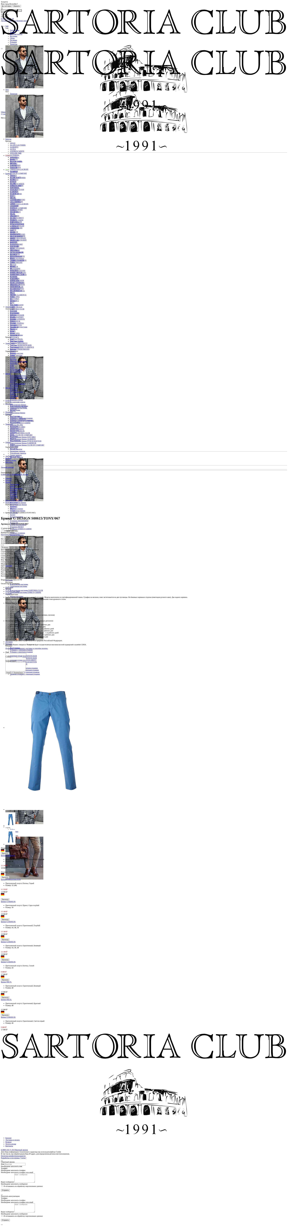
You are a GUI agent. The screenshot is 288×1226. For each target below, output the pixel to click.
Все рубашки (15, 422)
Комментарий (10, 661)
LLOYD (13, 265)
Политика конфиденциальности (13, 1156)
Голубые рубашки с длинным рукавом (24, 672)
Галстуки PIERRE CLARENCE (22, 347)
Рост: (3, 572)
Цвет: (3, 566)
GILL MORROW (16, 236)
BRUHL (13, 198)
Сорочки (13, 432)
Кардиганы (14, 430)
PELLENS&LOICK (17, 291)
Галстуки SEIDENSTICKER (21, 345)
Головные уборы (16, 370)
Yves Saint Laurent (16, 341)
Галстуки (13, 345)
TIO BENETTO (16, 325)
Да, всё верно (6, 6)
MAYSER (13, 277)
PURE (12, 297)
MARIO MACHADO (18, 238)
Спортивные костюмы (18, 586)
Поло (12, 434)
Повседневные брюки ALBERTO (23, 439)
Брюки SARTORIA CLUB (20, 433)
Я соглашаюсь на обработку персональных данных (23, 1186)
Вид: (3, 560)
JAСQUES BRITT (17, 218)
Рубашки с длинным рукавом (21, 650)
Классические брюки (18, 405)
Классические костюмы (19, 406)
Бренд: (3, 568)
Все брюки (14, 386)
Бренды (8, 174)
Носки (12, 368)
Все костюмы (15, 410)
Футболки (14, 436)
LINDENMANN (16, 263)
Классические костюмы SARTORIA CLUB (26, 590)
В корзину (5, 547)
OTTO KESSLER (16, 287)
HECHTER (14, 246)
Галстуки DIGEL (16, 339)
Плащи (12, 394)
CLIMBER (14, 206)
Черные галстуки (16, 353)
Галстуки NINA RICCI (18, 343)
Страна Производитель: (10, 552)
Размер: (4, 570)
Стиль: (4, 562)
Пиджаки (13, 40)
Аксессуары (14, 30)
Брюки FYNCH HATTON (11, 879)
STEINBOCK (15, 321)
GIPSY (12, 238)
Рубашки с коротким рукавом (21, 652)
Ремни (12, 355)
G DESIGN (14, 226)
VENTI (12, 331)
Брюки (12, 32)
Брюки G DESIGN (8, 856)
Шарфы (13, 351)
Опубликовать (18, 673)
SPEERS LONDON (17, 319)
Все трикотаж (15, 440)
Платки (13, 357)
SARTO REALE (16, 307)
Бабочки (13, 349)
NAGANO (14, 279)
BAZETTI (14, 192)
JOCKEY (13, 254)
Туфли (12, 829)
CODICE (13, 210)
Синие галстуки (16, 355)
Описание (9, 587)
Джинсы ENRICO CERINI (20, 423)
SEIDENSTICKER (17, 315)
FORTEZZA (14, 222)
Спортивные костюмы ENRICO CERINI (25, 592)
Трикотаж (13, 44)
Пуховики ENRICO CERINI (21, 529)
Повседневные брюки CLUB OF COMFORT (27, 445)
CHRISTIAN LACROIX (19, 169)
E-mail (7, 657)
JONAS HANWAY (17, 258)
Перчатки (13, 364)
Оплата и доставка (12, 591)
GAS (12, 230)
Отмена (8, 673)
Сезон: (3, 556)
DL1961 (13, 218)
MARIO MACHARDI (18, 275)
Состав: (4, 554)
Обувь (12, 38)
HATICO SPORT (16, 244)
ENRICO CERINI (16, 220)
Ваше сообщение (7, 1182)
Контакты (9, 462)
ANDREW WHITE (17, 184)
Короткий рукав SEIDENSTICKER (23, 656)
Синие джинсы (16, 455)
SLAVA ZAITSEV (17, 317)
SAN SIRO (14, 305)
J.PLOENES (14, 250)
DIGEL (12, 214)
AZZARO (13, 190)
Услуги (8, 589)
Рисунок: (4, 574)
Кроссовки (14, 446)
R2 (11, 299)
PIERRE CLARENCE (18, 295)
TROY (12, 329)
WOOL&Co (14, 337)
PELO (12, 293)
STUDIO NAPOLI (17, 323)
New (7, 170)
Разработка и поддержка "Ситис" (13, 1158)
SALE (7, 155)
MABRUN (14, 267)
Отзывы (8, 593)
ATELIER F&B (15, 153)
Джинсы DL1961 (16, 425)
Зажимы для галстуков (18, 327)
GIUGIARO (14, 240)
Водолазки (14, 426)
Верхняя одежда (16, 34)
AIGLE (12, 176)
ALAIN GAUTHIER (18, 178)
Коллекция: (5, 576)
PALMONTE (15, 289)
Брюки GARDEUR (8, 902)
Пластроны (14, 347)
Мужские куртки (16, 509)
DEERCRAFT (15, 212)
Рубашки (13, 42)
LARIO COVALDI (17, 260)
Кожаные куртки (16, 400)
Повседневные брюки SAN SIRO (23, 437)
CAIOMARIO (15, 200)
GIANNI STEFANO (17, 234)
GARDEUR (14, 228)
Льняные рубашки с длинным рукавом (25, 674)
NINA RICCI (15, 285)
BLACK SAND (16, 194)
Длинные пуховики (17, 533)
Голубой (9, 566)
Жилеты (13, 438)
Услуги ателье (10, 460)
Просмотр (5, 853)
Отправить (5, 1190)
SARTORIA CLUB (17, 309)
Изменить (17, 6)
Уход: (3, 558)
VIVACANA (15, 297)
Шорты (13, 382)
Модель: (4, 564)
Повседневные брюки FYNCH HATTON (25, 441)
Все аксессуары (16, 372)
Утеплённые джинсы (18, 453)
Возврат (8, 458)
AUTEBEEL (14, 155)
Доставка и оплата (12, 456)
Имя (7, 652)
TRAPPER (14, 327)
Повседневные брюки (18, 378)
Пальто (12, 515)
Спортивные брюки (17, 413)
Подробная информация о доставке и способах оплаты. (26, 648)
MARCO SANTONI (17, 271)
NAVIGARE (14, 281)
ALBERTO (14, 180)
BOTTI (12, 196)
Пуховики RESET (17, 527)
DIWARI (13, 216)
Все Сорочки (15, 416)
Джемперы (14, 428)
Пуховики (14, 396)
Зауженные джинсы (17, 451)
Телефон (4, 1168)
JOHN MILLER (16, 256)
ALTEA (13, 182)
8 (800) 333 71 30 (7, 474)
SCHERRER (14, 313)
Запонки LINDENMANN (19, 349)
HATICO (13, 242)
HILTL (12, 248)
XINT (12, 303)
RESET (13, 301)
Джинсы (13, 380)
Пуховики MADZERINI (19, 521)
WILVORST (14, 299)
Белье (12, 366)
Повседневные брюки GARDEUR (23, 443)
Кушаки (13, 353)
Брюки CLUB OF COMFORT (21, 435)
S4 (11, 303)
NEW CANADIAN (17, 248)
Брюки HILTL (6, 982)
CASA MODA (15, 202)
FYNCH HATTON (17, 224)
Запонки (13, 360)
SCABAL (13, 311)
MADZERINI (15, 269)
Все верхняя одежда (17, 402)
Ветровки (13, 390)
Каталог (8, 1138)
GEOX (12, 232)
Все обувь (13, 448)
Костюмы (13, 36)
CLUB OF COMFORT (18, 173)
